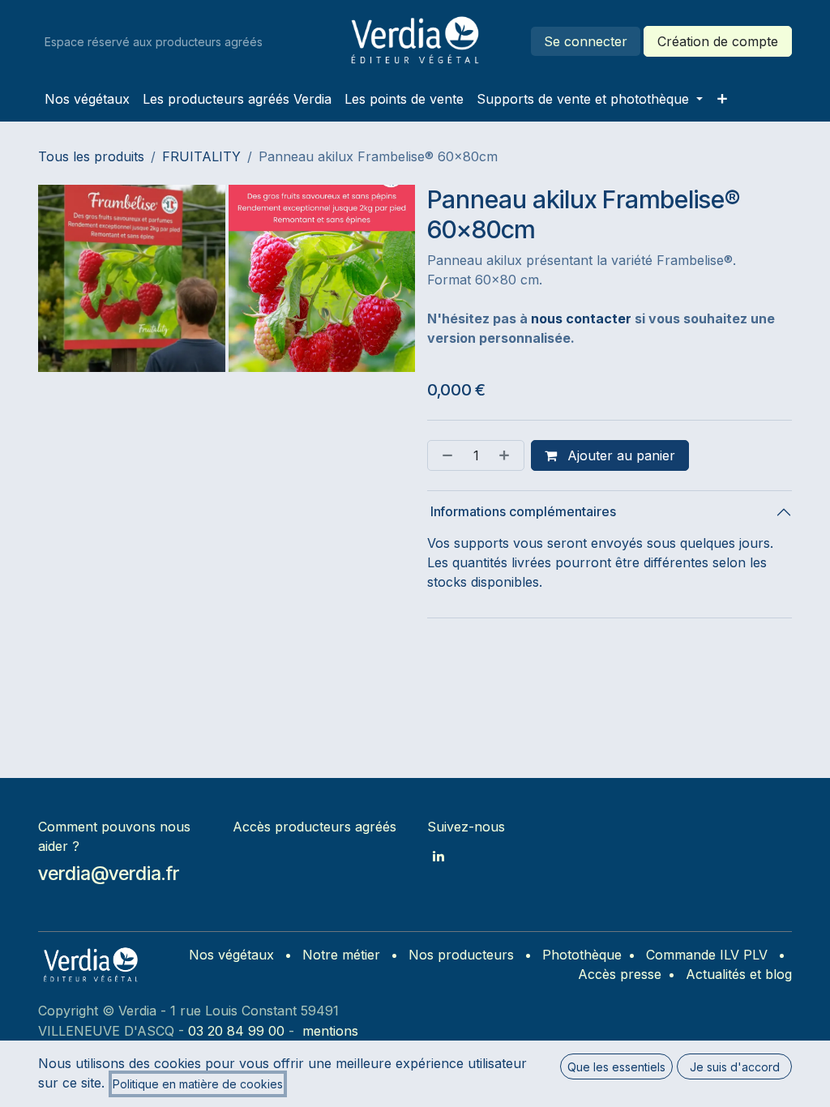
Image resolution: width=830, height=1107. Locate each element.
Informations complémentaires (521, 511)
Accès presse (619, 974)
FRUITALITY (201, 156)
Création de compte (717, 41)
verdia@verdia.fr (108, 873)
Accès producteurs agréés (314, 826)
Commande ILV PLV (707, 955)
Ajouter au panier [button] (619, 455)
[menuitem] (87, 99)
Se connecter (585, 41)
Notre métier (341, 955)
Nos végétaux (231, 955)
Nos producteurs (461, 955)
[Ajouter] (507, 455)
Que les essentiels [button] (616, 1067)
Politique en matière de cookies (198, 1084)
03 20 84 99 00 (236, 1031)
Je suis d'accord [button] (735, 1067)
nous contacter (581, 318)
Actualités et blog (739, 974)
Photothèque (582, 955)
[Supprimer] (444, 455)
